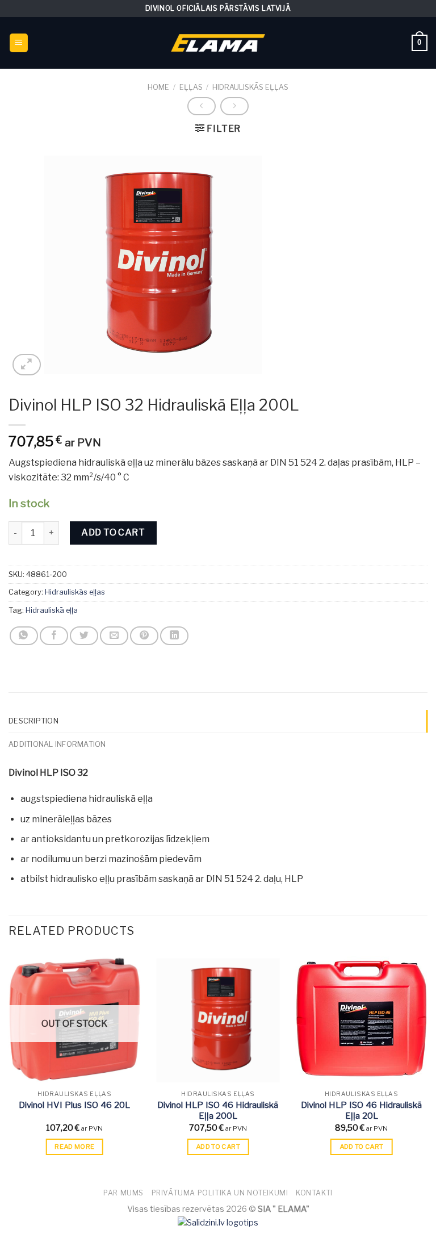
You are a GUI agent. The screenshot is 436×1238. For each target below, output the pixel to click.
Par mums (123, 1193)
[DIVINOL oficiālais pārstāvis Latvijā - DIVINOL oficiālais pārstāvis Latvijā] (218, 43)
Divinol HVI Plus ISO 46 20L (74, 1105)
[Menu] (19, 43)
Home (158, 87)
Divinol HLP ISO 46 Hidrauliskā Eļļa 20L (361, 1111)
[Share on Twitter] (84, 635)
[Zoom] (26, 365)
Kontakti (314, 1193)
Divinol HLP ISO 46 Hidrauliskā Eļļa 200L (217, 1111)
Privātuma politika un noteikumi (220, 1193)
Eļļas (191, 87)
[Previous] (9, 1063)
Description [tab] (33, 721)
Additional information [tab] (57, 744)
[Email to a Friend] (114, 635)
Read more (74, 1147)
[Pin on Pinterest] (144, 635)
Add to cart (113, 532)
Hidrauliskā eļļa (52, 610)
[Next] (426, 1063)
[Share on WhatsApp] (24, 635)
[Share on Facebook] (54, 635)
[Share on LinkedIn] (174, 635)
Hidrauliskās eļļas (250, 87)
